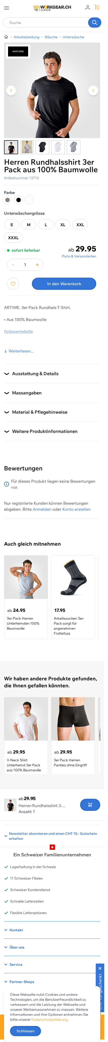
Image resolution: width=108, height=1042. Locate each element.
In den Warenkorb (64, 283)
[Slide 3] (42, 147)
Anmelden (42, 509)
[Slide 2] (27, 147)
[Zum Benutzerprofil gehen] (87, 7)
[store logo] (52, 8)
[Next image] (93, 90)
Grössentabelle (18, 331)
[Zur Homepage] (6, 37)
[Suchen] (94, 22)
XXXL (13, 237)
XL (62, 224)
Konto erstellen (76, 509)
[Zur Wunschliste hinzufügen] (13, 284)
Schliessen (25, 1031)
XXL (80, 224)
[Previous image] (11, 90)
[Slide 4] (58, 147)
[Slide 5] (73, 147)
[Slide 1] (11, 147)
